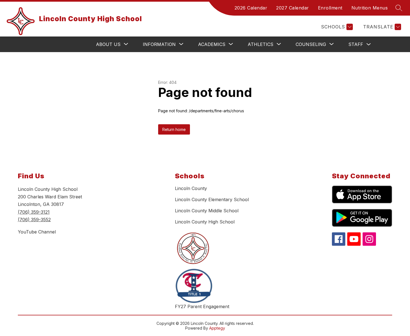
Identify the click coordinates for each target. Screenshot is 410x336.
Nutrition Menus (369, 8)
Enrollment (330, 8)
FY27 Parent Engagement (202, 306)
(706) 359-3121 (34, 212)
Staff (355, 44)
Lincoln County (191, 188)
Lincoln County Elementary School (212, 199)
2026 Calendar (251, 8)
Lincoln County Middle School (206, 210)
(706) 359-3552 (34, 219)
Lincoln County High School (205, 222)
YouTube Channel (37, 232)
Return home (174, 129)
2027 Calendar (292, 8)
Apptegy (217, 328)
